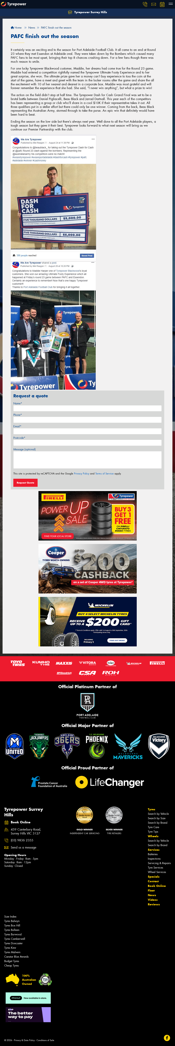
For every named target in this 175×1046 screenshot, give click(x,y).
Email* (17, 426)
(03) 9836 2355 (22, 840)
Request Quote (25, 482)
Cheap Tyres (11, 965)
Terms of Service (104, 473)
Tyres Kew (10, 948)
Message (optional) (24, 449)
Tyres (151, 809)
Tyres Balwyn (11, 921)
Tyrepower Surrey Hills (90, 12)
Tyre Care (153, 827)
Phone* (17, 415)
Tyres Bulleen (11, 930)
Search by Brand (157, 823)
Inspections (154, 859)
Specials (153, 876)
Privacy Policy (81, 473)
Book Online (157, 886)
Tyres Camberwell (14, 939)
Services (153, 850)
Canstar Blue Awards (16, 956)
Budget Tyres (11, 961)
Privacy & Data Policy (24, 1040)
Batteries (153, 854)
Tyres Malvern (12, 952)
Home (18, 27)
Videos (153, 900)
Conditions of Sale (45, 1040)
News (152, 895)
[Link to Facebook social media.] (167, 1038)
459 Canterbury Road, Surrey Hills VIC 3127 (26, 831)
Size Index (10, 916)
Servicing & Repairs (159, 863)
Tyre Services (155, 867)
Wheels (153, 836)
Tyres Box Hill (12, 925)
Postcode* (19, 438)
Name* (17, 403)
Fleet (151, 890)
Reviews (154, 904)
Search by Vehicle (158, 814)
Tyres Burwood (13, 934)
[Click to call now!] (145, 4)
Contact (153, 881)
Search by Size (156, 818)
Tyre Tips (153, 831)
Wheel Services (157, 872)
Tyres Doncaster (13, 943)
